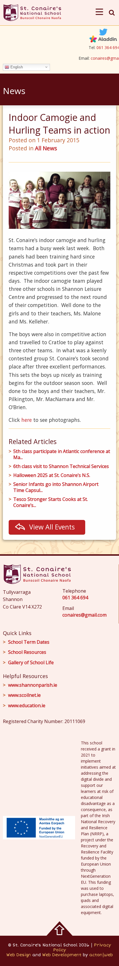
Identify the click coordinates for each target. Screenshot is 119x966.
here (26, 419)
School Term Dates (28, 642)
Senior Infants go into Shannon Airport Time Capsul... (55, 487)
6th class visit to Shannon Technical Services (61, 466)
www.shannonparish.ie (32, 685)
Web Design (18, 954)
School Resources (27, 652)
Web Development (61, 954)
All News (46, 148)
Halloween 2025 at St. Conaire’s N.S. (51, 475)
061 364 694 (75, 597)
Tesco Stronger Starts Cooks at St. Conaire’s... (50, 502)
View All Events (52, 526)
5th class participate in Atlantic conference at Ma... (61, 454)
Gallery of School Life (31, 662)
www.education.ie (26, 705)
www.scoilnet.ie (24, 695)
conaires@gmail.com (84, 615)
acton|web (101, 954)
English (16, 67)
